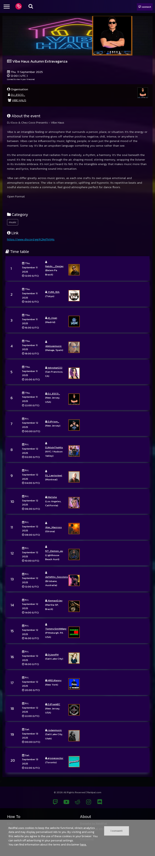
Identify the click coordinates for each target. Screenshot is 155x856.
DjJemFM (53, 655)
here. (83, 844)
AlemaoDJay (55, 600)
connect (146, 7)
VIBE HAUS (19, 100)
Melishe (52, 497)
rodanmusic (54, 730)
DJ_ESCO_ (18, 94)
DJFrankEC (53, 704)
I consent (117, 831)
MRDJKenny (54, 680)
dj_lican (52, 318)
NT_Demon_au (54, 551)
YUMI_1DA (53, 292)
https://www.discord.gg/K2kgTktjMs (30, 239)
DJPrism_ (53, 421)
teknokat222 (54, 368)
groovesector (55, 758)
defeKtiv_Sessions (56, 577)
